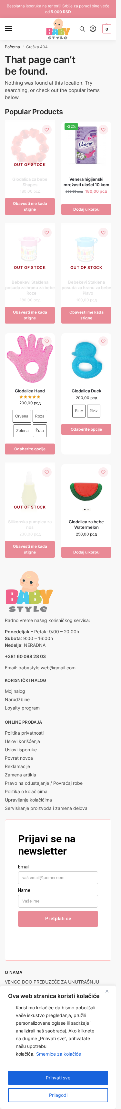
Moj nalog (15, 691)
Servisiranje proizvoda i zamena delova (46, 808)
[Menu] (14, 29)
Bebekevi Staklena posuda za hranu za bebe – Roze (30, 288)
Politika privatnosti (24, 733)
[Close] (109, 991)
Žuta (39, 430)
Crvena (21, 416)
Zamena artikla (20, 774)
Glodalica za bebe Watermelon (86, 524)
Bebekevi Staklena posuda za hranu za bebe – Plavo (86, 288)
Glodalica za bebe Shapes (29, 182)
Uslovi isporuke (21, 749)
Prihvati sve (58, 1077)
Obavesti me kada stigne (30, 206)
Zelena (22, 430)
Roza (40, 416)
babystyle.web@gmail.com (47, 667)
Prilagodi (58, 1095)
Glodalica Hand (30, 390)
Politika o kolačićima (26, 791)
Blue (79, 410)
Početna (12, 46)
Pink (94, 410)
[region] (58, 1047)
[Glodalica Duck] (86, 358)
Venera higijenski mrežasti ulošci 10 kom (86, 182)
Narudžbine (17, 699)
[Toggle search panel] (82, 29)
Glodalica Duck (86, 390)
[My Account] (93, 29)
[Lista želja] (47, 129)
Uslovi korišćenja (22, 741)
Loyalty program (22, 707)
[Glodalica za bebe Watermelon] (86, 489)
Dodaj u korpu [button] (86, 209)
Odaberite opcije (29, 448)
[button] (106, 28)
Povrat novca (19, 758)
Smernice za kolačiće (58, 1054)
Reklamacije (17, 766)
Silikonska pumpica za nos (30, 524)
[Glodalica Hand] (30, 358)
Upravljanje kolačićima (28, 799)
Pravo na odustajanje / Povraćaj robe (44, 783)
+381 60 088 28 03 (25, 656)
